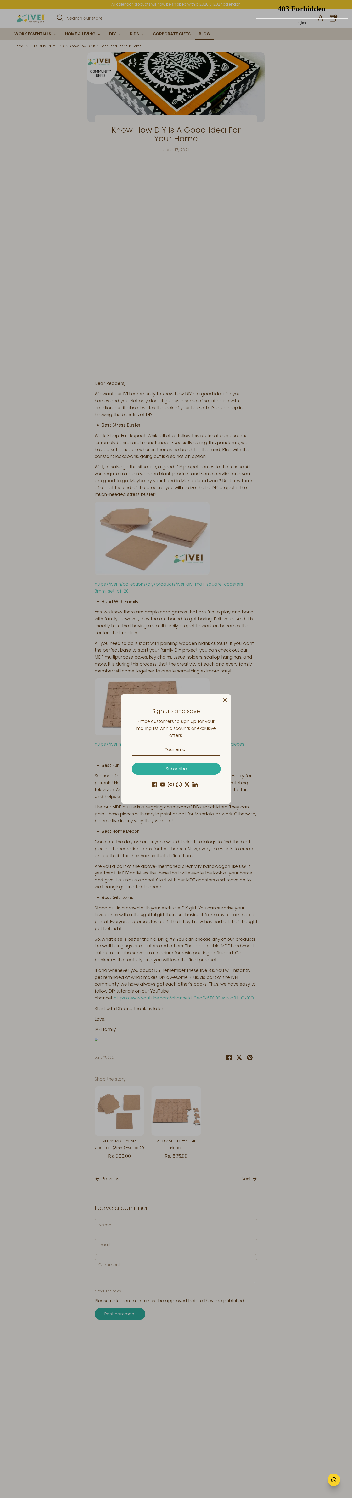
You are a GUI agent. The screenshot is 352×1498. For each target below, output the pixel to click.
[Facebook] (154, 784)
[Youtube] (162, 784)
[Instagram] (171, 784)
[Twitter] (187, 784)
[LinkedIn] (195, 784)
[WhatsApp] (179, 784)
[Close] (225, 700)
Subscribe (176, 769)
